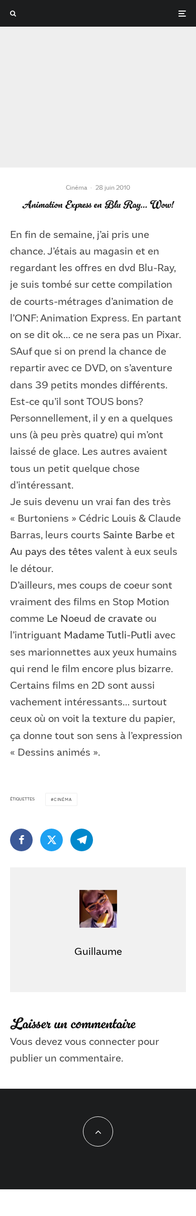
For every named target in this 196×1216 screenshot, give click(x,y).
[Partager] (21, 840)
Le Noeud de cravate (95, 617)
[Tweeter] (51, 840)
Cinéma (76, 187)
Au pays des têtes (51, 550)
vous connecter (100, 1040)
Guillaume (98, 950)
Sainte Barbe (133, 534)
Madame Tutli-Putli (108, 634)
